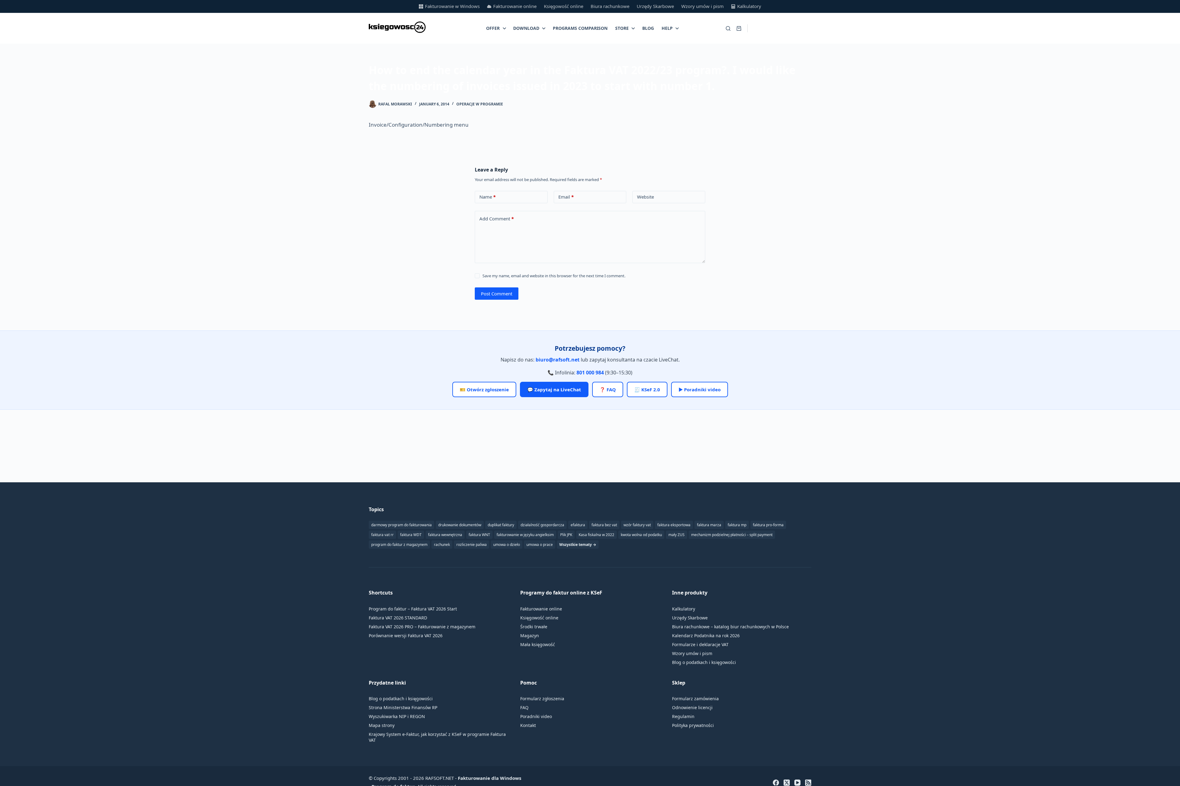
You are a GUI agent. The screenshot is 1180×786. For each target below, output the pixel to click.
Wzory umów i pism (702, 6)
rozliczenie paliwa (471, 544)
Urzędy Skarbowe (655, 6)
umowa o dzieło (506, 544)
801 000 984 (590, 372)
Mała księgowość (537, 644)
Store (622, 28)
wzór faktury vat (637, 524)
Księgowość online (563, 6)
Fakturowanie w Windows (452, 6)
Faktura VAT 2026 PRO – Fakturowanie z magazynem (422, 627)
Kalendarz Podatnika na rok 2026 (706, 635)
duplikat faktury (501, 524)
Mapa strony (382, 725)
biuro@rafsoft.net (558, 359)
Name (487, 197)
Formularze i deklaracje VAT (700, 644)
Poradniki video (536, 716)
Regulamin (683, 716)
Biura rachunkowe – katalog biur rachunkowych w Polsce (730, 627)
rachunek (442, 544)
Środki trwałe (533, 627)
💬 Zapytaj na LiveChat (554, 389)
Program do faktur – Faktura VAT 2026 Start (413, 609)
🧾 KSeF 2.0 (647, 389)
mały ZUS (676, 534)
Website (645, 197)
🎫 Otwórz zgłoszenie (484, 389)
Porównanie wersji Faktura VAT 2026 (405, 635)
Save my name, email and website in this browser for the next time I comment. (553, 275)
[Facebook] (776, 783)
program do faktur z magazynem (399, 544)
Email (566, 197)
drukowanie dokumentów (459, 524)
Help (667, 28)
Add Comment (496, 218)
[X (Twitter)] (787, 783)
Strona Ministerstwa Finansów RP (403, 707)
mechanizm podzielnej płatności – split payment (732, 534)
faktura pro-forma (768, 524)
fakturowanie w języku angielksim (525, 534)
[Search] (728, 28)
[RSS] (808, 783)
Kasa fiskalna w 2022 (596, 534)
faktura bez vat (604, 524)
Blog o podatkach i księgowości (704, 662)
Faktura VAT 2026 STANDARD (398, 618)
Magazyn (529, 635)
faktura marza (709, 524)
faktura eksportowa (673, 524)
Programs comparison (580, 28)
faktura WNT (479, 534)
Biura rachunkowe (610, 6)
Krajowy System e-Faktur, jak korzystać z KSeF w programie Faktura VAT (437, 737)
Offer (493, 28)
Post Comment (496, 293)
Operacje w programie (479, 104)
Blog (648, 28)
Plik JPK (566, 534)
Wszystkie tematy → (577, 544)
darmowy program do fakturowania (401, 524)
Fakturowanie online (515, 6)
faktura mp (737, 524)
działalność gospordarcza (542, 524)
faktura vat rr (382, 534)
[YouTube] (797, 783)
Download (526, 28)
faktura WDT (411, 534)
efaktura (578, 524)
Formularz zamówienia (695, 698)
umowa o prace (539, 544)
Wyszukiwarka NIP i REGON (397, 716)
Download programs (782, 28)
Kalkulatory (749, 6)
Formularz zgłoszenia (542, 698)
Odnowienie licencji (692, 707)
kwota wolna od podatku (641, 534)
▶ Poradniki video (699, 389)
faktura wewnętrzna (445, 534)
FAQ (524, 707)
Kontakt (528, 725)
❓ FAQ (608, 389)
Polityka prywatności (693, 725)
